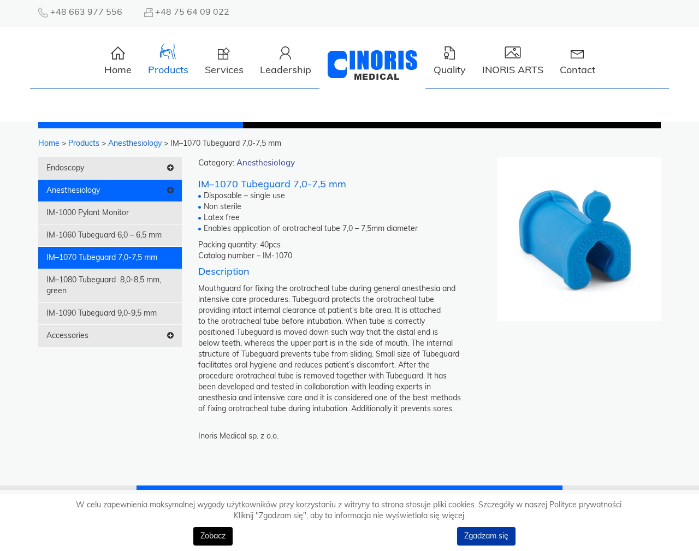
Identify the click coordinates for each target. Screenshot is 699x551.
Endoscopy (65, 168)
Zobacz (213, 536)
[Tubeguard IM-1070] (579, 238)
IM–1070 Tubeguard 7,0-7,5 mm (101, 258)
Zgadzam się (486, 536)
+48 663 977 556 (86, 12)
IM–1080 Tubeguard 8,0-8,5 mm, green (103, 285)
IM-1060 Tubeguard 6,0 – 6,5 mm (104, 235)
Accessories (67, 336)
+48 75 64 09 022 (192, 12)
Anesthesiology (73, 190)
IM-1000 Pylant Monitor (87, 213)
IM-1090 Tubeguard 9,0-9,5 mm (101, 313)
